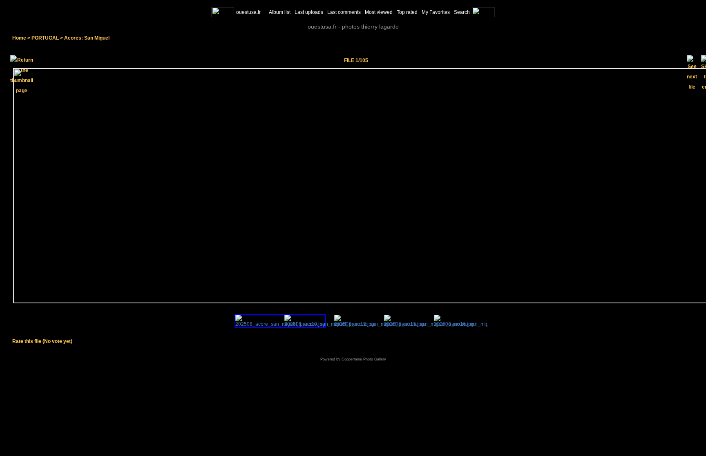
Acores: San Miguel (86, 38)
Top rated (407, 12)
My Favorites (436, 12)
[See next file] (692, 60)
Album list (279, 12)
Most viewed (379, 12)
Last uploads (309, 12)
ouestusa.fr (248, 12)
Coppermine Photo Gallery (364, 359)
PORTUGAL (45, 38)
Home (19, 38)
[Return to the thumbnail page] (21, 60)
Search (462, 12)
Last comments (344, 12)
